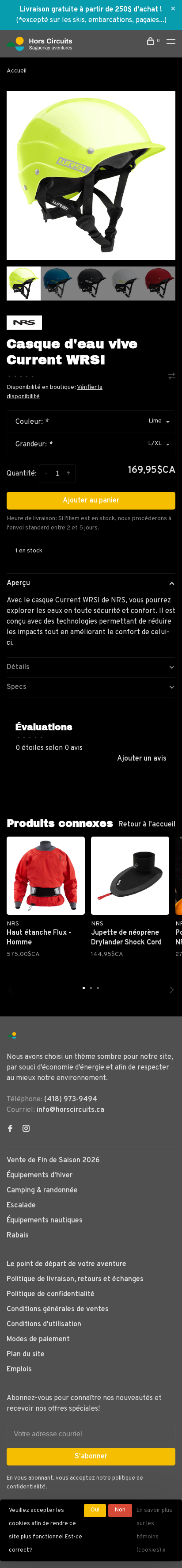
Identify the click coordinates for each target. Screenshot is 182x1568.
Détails (18, 667)
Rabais (18, 1235)
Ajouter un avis (142, 758)
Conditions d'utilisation (44, 1324)
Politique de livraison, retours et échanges (75, 1279)
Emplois (19, 1369)
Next (171, 990)
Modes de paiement (38, 1339)
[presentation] (24, 283)
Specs (17, 687)
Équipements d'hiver (39, 1175)
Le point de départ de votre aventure (66, 1264)
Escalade (21, 1205)
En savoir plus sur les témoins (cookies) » (154, 1530)
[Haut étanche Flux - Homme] (46, 876)
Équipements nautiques (45, 1220)
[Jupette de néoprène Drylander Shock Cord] (130, 876)
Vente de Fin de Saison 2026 (53, 1160)
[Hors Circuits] (12, 1035)
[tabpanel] (91, 175)
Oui (95, 1510)
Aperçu (18, 583)
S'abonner (91, 1456)
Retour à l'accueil (146, 824)
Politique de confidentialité (51, 1294)
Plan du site (26, 1354)
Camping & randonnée (42, 1190)
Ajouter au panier (91, 500)
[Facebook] (10, 1129)
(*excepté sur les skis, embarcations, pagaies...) (91, 20)
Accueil (17, 71)
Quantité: (22, 473)
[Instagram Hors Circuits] (26, 1129)
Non (120, 1510)
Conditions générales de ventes (58, 1309)
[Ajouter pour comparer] (171, 377)
